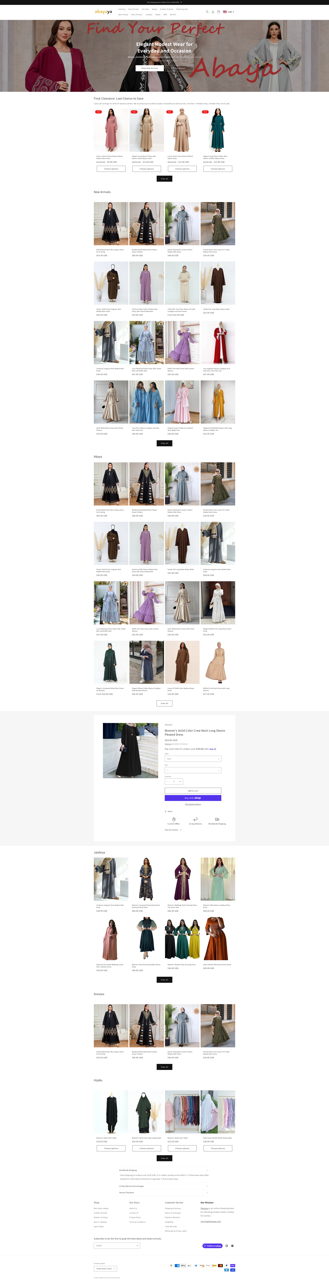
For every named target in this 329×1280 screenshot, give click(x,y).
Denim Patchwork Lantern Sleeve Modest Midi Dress (180, 251)
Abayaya (205, 1208)
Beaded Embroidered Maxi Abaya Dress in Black (144, 251)
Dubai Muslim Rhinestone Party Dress (217, 965)
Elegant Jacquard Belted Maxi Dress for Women (110, 689)
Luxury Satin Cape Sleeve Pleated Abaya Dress (180, 157)
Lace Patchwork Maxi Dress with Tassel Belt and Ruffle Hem (146, 370)
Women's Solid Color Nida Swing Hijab (146, 1138)
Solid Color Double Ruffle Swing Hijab (217, 1138)
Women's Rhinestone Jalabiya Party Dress (216, 906)
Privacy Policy (135, 1217)
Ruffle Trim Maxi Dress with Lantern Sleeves (181, 370)
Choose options (111, 169)
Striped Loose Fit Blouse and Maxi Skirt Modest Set (180, 429)
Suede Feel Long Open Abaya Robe (216, 309)
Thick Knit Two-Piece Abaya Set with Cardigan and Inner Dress (181, 310)
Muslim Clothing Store (112, 1278)
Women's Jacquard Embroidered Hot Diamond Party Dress (146, 906)
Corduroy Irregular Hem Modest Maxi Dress (110, 370)
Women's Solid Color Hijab (106, 1138)
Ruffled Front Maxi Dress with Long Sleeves (216, 689)
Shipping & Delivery (173, 1208)
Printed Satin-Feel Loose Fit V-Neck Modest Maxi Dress (216, 251)
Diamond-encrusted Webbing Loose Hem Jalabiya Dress (109, 966)
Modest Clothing (101, 1217)
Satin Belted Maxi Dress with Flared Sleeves (109, 429)
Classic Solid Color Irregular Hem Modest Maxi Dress (108, 310)
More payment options (193, 804)
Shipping (168, 744)
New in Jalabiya (100, 1222)
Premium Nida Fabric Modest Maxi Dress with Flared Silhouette (145, 310)
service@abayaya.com (211, 1221)
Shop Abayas (179, 68)
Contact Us (134, 1213)
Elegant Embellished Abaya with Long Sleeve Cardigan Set (217, 429)
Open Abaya (99, 1226)
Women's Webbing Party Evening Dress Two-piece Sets (182, 906)
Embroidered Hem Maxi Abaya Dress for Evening (110, 251)
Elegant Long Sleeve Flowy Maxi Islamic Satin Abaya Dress (144, 157)
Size (166, 765)
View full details (172, 830)
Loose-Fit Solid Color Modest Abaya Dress (181, 689)
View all (164, 178)
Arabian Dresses (100, 1213)
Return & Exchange (173, 1213)
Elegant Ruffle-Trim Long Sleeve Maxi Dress (217, 630)
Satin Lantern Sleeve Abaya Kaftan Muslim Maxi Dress (109, 157)
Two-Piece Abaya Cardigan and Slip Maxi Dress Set (145, 429)
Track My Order (171, 1226)
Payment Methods (172, 1217)
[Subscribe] (137, 1246)
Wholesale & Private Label (176, 1231)
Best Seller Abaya (101, 1208)
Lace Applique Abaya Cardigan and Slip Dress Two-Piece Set (216, 370)
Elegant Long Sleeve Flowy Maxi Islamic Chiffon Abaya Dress (215, 157)
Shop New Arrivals (149, 68)
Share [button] (170, 811)
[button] (207, 12)
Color (167, 754)
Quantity (168, 776)
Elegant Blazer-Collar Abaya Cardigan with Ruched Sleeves (146, 689)
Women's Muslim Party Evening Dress (181, 965)
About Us (133, 1208)
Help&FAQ (169, 1222)
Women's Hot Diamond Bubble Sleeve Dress (146, 966)
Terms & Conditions (137, 1222)
